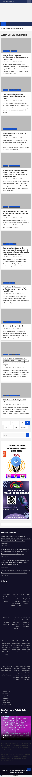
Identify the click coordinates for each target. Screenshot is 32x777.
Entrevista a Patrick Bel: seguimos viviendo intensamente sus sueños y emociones (15, 213)
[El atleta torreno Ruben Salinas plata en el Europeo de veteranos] (26, 612)
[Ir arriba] (29, 769)
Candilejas (6, 282)
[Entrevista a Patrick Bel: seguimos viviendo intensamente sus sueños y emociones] (5, 203)
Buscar (27, 435)
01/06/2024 (7, 137)
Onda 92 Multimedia (18, 61)
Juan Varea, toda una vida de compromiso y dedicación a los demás (14, 96)
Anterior (6, 423)
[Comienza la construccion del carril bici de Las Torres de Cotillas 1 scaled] (6, 660)
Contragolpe (6, 50)
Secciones (13, 50)
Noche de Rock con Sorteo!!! (13, 326)
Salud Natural (6, 128)
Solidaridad (13, 243)
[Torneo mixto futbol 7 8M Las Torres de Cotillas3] (6, 589)
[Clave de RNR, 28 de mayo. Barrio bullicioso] (5, 392)
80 (6, 427)
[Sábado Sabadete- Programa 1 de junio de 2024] (5, 125)
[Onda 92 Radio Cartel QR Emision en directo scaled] (16, 482)
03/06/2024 (7, 100)
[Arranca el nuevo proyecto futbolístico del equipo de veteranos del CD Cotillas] (5, 47)
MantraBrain (19, 772)
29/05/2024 (7, 367)
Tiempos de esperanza (15, 89)
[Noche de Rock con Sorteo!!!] (5, 318)
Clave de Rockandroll (8, 395)
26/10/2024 (7, 61)
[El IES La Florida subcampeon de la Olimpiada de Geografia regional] (26, 589)
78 (22, 423)
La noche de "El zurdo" (9, 321)
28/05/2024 (7, 404)
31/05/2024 (7, 178)
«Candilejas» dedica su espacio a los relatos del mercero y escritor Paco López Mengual (15, 289)
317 (16, 427)
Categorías (6, 243)
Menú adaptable (29, 1)
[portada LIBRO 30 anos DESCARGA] (16, 443)
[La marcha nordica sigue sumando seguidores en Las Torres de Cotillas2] (16, 612)
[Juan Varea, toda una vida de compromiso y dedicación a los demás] (5, 86)
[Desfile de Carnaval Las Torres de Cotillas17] (6, 612)
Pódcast (18, 321)
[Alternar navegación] (8, 24)
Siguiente (24, 427)
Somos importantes (14, 166)
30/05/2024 (7, 256)
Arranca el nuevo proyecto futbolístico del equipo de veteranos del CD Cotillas (15, 57)
